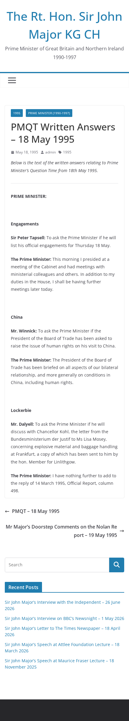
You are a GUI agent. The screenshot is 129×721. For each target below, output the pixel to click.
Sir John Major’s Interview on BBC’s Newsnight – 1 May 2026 (64, 618)
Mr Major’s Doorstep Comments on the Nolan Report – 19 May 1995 (61, 531)
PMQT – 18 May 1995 (35, 511)
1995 (16, 113)
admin (50, 152)
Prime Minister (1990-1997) (49, 113)
